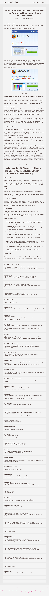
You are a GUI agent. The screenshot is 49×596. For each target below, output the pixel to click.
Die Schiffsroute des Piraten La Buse (13, 469)
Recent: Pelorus (8, 474)
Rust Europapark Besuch (11, 302)
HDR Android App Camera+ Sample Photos (15, 389)
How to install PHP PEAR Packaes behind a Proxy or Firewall (18, 398)
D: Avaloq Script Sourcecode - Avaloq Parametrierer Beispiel (18, 572)
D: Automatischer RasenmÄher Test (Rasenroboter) (17, 406)
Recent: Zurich (7, 497)
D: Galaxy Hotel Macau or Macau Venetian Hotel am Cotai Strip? (19, 522)
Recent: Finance (8, 490)
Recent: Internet (8, 292)
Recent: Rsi (7, 324)
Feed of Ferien (12, 589)
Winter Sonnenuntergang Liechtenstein (14, 437)
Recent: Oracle (7, 283)
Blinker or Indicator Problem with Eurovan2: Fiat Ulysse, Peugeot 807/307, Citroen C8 (24, 308)
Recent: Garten (8, 403)
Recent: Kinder (7, 556)
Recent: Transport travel (10, 521)
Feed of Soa (6, 589)
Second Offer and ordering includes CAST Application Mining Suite (20, 345)
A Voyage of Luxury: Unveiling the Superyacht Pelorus (17, 475)
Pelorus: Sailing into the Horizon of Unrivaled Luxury (17, 477)
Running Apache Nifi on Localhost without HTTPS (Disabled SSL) (19, 277)
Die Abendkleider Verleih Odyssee (13, 421)
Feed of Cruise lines (29, 589)
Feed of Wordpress (37, 588)
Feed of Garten (8, 589)
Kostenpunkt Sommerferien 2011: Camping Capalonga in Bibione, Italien (21, 354)
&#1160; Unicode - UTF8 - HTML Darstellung (15, 293)
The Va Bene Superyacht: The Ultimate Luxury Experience (18, 483)
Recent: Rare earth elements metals (13, 378)
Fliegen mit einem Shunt (10, 371)
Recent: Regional (8, 536)
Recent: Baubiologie (9, 547)
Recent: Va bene (8, 482)
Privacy (43, 2)
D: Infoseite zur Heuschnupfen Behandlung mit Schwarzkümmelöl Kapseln (22, 364)
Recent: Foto (7, 434)
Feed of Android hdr (2, 589)
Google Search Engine (10, 316)
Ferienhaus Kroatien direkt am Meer (13, 355)
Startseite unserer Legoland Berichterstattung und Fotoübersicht (20, 301)
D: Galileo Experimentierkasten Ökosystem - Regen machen (18, 557)
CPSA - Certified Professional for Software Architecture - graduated (20, 276)
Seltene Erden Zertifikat (10, 428)
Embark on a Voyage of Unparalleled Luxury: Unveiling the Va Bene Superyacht (23, 484)
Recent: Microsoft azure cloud (11, 264)
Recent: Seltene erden (9, 426)
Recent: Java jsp (8, 275)
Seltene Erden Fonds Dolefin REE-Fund (14, 429)
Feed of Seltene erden (22, 589)
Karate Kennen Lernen (10, 531)
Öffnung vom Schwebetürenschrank (13, 506)
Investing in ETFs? (9, 492)
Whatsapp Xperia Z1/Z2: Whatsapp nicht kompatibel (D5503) (19, 451)
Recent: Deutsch (8, 360)
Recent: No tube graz (9, 369)
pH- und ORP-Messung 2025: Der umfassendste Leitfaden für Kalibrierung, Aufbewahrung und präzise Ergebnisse (21, 336)
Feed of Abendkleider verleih (17, 589)
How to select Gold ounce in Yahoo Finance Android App (18, 387)
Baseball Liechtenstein (10, 566)
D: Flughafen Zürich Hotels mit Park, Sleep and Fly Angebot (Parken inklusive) (22, 415)
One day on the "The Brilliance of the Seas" (15, 444)
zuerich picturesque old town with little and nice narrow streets (19, 500)
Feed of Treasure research (42, 589)
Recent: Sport (7, 530)
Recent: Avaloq (8, 571)
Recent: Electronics (8, 512)
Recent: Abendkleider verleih (11, 420)
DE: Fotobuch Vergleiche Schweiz (12, 435)
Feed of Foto (26, 589)
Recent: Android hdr (9, 386)
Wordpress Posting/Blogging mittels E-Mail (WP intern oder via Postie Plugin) (22, 459)
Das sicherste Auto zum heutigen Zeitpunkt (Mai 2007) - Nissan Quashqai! (22, 310)
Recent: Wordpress (8, 457)
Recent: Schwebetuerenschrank (12, 505)
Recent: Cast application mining (12, 343)
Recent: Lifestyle (8, 307)
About (33, 2)
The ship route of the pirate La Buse (13, 468)
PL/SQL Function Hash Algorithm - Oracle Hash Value (17, 284)
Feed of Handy (32, 589)
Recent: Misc (7, 315)
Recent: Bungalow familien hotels (12, 352)
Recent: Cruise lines (9, 442)
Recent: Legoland (8, 299)
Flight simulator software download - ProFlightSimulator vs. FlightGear (21, 294)
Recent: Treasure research (10, 466)
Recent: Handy (7, 450)
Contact (38, 2)
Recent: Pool (7, 334)
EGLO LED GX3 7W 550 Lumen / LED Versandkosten (16, 513)
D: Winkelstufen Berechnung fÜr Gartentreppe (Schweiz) (18, 404)
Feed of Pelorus (46, 588)
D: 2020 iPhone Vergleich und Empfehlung (14, 452)
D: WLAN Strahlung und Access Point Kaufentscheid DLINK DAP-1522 (20, 548)
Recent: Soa (7, 394)
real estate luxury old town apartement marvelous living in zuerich (20, 499)
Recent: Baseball (8, 565)
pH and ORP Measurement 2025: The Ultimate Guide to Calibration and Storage (23, 338)
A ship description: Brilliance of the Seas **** (15, 443)
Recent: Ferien (7, 411)
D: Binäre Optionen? (9, 491)
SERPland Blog (11, 2)
